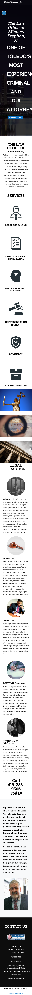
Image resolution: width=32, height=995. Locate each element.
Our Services (15, 117)
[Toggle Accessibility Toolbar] (4, 13)
